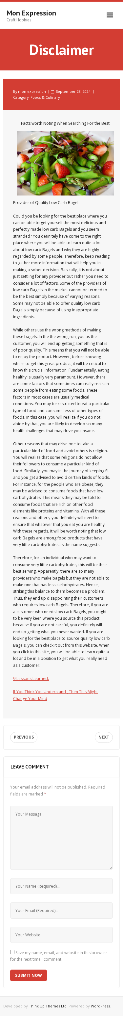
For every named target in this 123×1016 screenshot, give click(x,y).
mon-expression (32, 91)
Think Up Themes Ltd (48, 1005)
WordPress (100, 1005)
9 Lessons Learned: (31, 678)
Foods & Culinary (45, 97)
